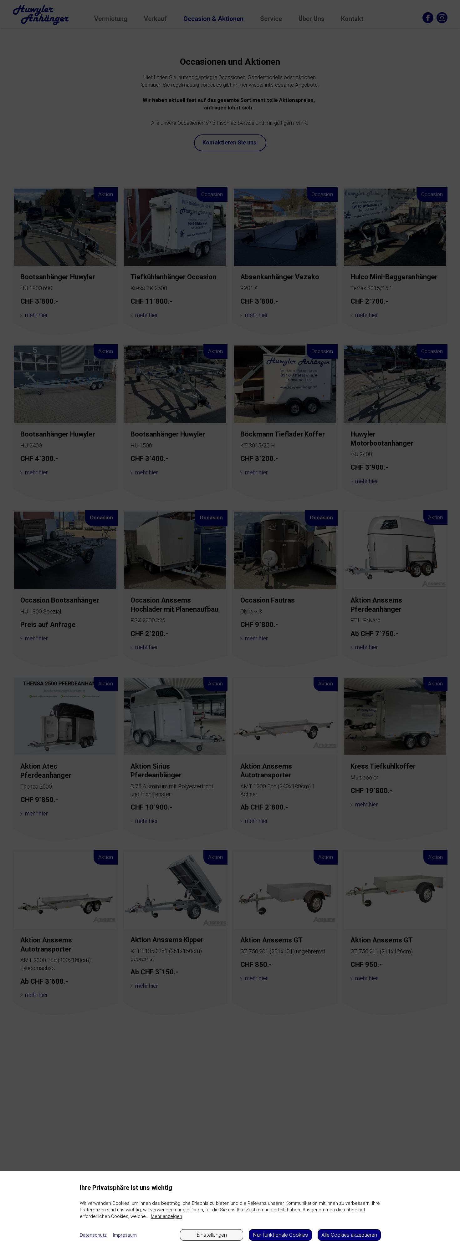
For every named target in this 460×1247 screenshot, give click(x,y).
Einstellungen (212, 1235)
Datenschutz (93, 1235)
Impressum (125, 1235)
